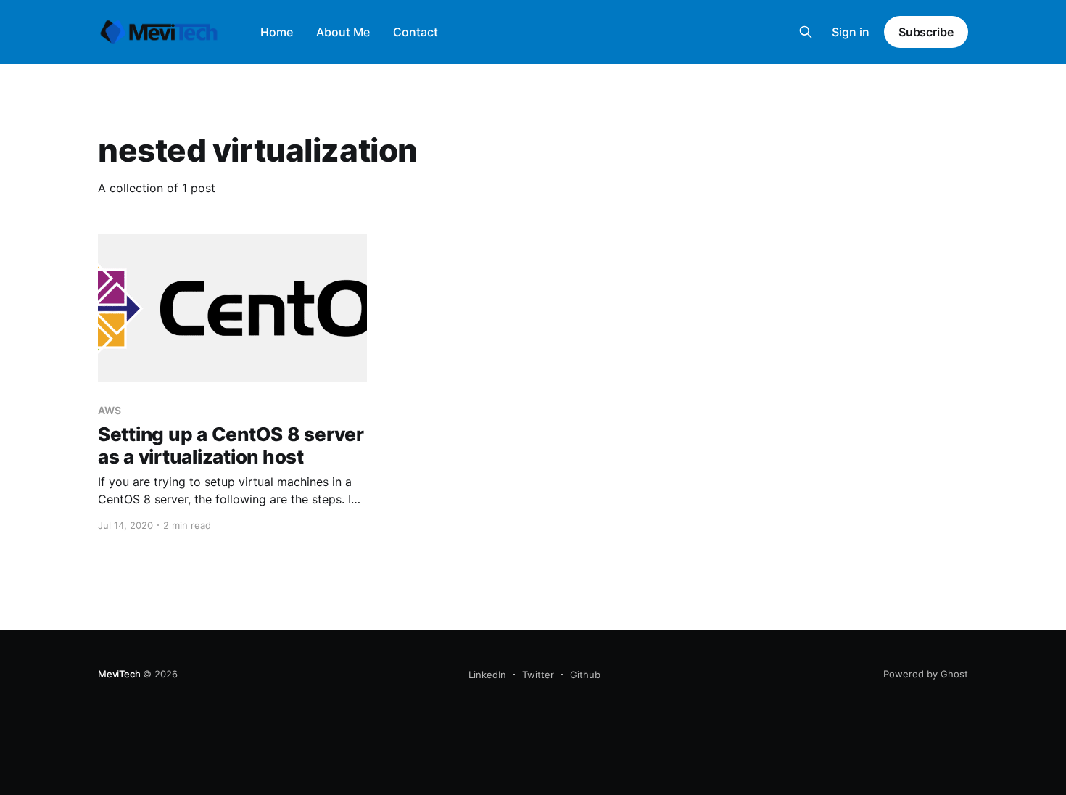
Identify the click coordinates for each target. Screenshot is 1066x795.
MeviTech (119, 674)
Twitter (538, 674)
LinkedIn (487, 674)
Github (585, 674)
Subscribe (926, 32)
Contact (415, 32)
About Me (343, 32)
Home (276, 32)
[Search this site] (805, 32)
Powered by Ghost (925, 674)
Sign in (850, 32)
